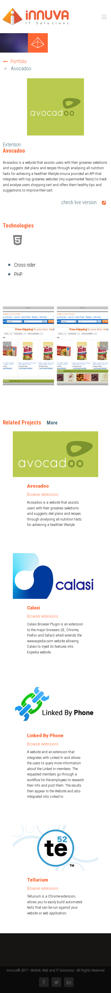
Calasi (33, 608)
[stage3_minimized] (28, 346)
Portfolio (19, 61)
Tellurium (37, 880)
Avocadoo (21, 68)
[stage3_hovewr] (82, 346)
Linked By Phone (45, 735)
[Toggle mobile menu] (104, 16)
